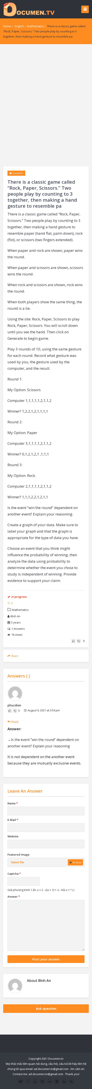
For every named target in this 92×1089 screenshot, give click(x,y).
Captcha (14, 874)
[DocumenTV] (29, 9)
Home (7, 26)
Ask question (46, 1008)
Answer (13, 896)
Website (12, 836)
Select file (17, 862)
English (19, 26)
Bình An (15, 616)
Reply (15, 722)
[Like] (73, 641)
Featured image (18, 854)
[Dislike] (79, 641)
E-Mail (12, 820)
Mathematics (35, 26)
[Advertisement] (46, 105)
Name (12, 803)
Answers (18, 629)
